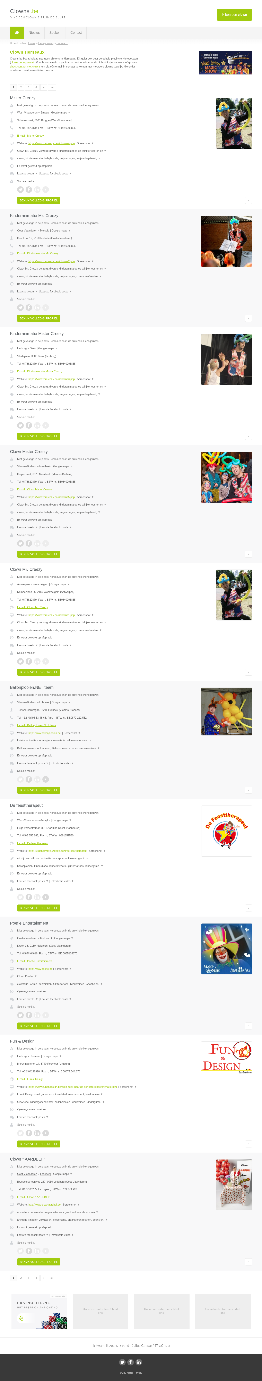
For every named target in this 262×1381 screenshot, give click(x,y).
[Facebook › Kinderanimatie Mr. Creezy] (29, 307)
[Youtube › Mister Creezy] (45, 189)
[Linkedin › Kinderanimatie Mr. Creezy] (37, 307)
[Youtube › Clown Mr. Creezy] (45, 661)
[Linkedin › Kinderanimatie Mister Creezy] (37, 425)
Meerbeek (45, 466)
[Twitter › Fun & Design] (20, 1133)
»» (52, 87)
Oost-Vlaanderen (27, 230)
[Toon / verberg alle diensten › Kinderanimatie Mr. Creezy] (80, 276)
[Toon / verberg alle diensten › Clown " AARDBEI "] (80, 1220)
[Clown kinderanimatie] (225, 73)
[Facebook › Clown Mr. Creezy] (29, 661)
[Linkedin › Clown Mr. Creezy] (37, 661)
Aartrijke (45, 820)
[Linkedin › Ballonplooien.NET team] (37, 779)
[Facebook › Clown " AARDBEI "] (29, 1251)
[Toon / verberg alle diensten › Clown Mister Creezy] (80, 512)
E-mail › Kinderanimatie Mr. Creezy (38, 253)
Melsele (44, 230)
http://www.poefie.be (40, 968)
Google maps (60, 112)
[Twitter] (122, 1362)
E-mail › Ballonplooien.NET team (36, 725)
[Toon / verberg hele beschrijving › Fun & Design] (80, 1094)
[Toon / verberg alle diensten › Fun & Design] (80, 1102)
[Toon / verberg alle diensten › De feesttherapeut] (80, 866)
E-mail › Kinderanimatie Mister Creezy (39, 371)
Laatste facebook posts (56, 173)
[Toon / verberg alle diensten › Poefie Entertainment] (80, 984)
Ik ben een (234, 14)
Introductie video (62, 763)
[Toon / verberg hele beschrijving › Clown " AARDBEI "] (80, 1212)
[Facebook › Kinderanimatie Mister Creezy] (29, 425)
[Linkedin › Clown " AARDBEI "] (37, 1251)
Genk (33, 348)
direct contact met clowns (25, 66)
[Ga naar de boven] (248, 200)
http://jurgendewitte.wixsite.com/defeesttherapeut (57, 850)
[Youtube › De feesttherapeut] (45, 897)
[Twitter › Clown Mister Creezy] (20, 543)
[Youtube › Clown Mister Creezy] (45, 543)
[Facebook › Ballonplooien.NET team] (29, 779)
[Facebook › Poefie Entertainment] (29, 1015)
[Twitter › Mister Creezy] (20, 189)
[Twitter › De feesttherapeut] (20, 897)
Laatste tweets (27, 173)
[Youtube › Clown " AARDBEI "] (45, 1251)
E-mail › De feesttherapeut (32, 843)
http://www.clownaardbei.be (44, 1204)
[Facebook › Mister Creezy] (29, 189)
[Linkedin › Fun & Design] (37, 1133)
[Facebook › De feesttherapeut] (29, 897)
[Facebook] (130, 1362)
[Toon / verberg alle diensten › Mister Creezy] (80, 158)
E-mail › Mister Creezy (30, 135)
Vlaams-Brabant (26, 466)
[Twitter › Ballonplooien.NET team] (20, 779)
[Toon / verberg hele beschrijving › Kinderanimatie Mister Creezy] (80, 387)
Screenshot (85, 143)
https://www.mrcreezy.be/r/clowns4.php (51, 143)
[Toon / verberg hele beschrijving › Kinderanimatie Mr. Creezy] (80, 269)
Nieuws (34, 32)
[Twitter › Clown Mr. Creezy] (20, 661)
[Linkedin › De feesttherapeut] (37, 897)
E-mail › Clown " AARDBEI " (34, 1197)
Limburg (22, 348)
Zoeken (55, 32)
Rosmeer (35, 1056)
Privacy (138, 1373)
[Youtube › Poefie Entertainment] (45, 1015)
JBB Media (127, 1373)
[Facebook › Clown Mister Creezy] (29, 543)
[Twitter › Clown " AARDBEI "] (20, 1251)
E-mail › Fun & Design (30, 1079)
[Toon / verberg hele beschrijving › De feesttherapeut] (80, 858)
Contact (76, 32)
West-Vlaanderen (27, 112)
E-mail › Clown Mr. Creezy (32, 607)
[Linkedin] (139, 1362)
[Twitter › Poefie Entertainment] (20, 1015)
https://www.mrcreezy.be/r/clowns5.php (51, 497)
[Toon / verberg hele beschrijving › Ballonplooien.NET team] (80, 740)
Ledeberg (45, 1173)
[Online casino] (42, 1312)
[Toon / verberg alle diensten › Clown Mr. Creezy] (80, 630)
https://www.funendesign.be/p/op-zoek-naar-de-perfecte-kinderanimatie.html (72, 1086)
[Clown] (17, 33)
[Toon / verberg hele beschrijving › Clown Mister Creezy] (80, 505)
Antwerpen (23, 584)
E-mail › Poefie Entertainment (34, 961)
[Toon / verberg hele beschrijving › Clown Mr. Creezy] (80, 622)
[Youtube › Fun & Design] (45, 1133)
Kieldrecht (46, 938)
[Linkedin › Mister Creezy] (37, 189)
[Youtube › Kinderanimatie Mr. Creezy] (45, 307)
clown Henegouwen (22, 62)
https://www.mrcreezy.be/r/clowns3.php (51, 379)
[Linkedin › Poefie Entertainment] (37, 1015)
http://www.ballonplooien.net (44, 733)
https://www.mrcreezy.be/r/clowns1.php (51, 615)
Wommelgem (40, 584)
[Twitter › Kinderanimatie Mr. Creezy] (20, 307)
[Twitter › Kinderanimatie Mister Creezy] (20, 425)
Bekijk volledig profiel (39, 200)
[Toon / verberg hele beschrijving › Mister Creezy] (80, 151)
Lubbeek (44, 702)
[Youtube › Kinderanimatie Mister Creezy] (45, 425)
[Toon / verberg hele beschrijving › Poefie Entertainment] (80, 976)
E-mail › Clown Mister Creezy (34, 489)
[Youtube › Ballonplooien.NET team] (45, 779)
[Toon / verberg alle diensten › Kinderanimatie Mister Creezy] (80, 394)
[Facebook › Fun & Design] (29, 1133)
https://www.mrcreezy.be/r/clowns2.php (51, 261)
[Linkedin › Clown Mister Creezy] (37, 543)
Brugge (45, 112)
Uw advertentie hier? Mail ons (100, 1311)
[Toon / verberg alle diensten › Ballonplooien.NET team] (80, 748)
